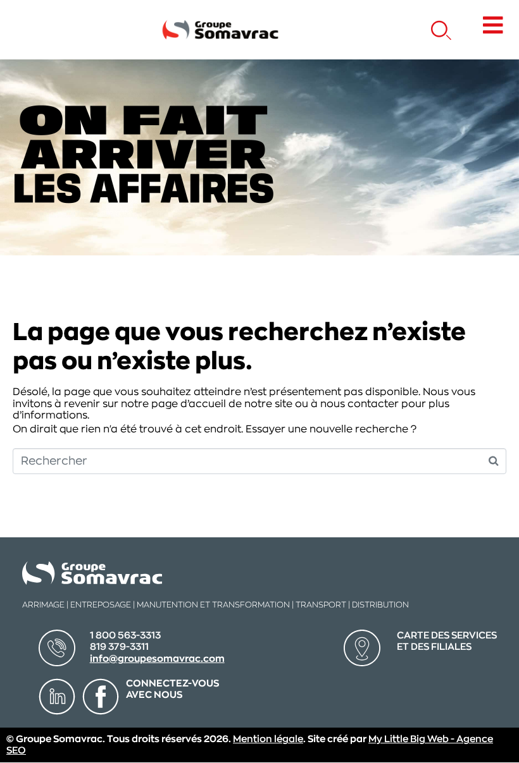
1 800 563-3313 (125, 635)
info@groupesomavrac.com (157, 659)
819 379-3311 (119, 647)
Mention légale (268, 739)
